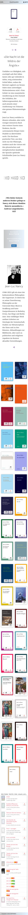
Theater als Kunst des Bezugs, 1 (12, 845)
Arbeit (8, 797)
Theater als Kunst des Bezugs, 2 (12, 854)
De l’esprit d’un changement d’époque (12, 899)
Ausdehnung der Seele (12, 869)
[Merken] (12, 50)
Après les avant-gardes (12, 889)
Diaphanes (14, 2)
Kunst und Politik (10, 837)
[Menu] (1, 2)
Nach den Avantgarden (12, 894)
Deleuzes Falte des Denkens (13, 813)
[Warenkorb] (26, 2)
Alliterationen (10, 862)
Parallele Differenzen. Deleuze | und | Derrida (12, 805)
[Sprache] (25, 2)
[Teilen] (15, 50)
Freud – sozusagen (11, 828)
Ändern (14, 245)
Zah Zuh (8, 878)
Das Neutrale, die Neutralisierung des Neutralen (11, 821)
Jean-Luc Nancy (14, 35)
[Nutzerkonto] (23, 2)
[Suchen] (2, 2)
